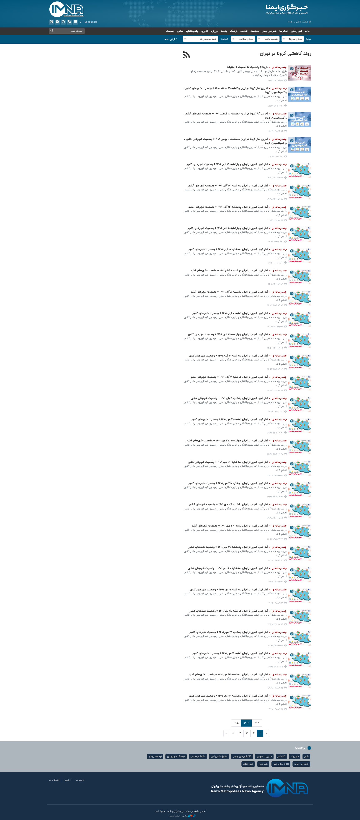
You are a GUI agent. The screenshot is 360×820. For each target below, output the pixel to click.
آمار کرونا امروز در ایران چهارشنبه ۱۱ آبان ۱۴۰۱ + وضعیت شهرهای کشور (237, 228)
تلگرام (57, 22)
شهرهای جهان (269, 31)
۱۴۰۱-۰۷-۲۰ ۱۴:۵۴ (275, 582)
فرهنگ (234, 31)
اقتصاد (244, 31)
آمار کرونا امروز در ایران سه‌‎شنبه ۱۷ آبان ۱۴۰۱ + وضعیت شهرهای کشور (237, 186)
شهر (306, 756)
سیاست (254, 31)
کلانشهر (281, 756)
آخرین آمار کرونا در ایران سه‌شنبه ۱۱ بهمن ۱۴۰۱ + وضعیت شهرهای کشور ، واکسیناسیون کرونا (235, 141)
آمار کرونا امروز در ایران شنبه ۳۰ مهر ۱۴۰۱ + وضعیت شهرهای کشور (239, 419)
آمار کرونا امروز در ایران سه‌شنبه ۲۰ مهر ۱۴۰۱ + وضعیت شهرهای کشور (237, 568)
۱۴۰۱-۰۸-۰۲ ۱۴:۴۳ (275, 390)
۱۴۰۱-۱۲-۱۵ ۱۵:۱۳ (275, 131)
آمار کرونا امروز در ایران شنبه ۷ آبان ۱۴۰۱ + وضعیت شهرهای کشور (239, 313)
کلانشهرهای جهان (242, 756)
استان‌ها (283, 31)
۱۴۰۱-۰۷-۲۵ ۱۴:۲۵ (275, 497)
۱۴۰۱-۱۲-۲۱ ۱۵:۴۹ (275, 106)
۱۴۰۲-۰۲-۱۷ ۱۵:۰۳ (275, 80)
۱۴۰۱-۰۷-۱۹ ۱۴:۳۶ (275, 603)
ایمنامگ (170, 31)
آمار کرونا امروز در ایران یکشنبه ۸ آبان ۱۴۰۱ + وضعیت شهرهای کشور (238, 292)
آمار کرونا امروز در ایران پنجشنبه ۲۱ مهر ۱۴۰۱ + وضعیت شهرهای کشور (237, 547)
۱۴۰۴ (246, 723)
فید (69, 22)
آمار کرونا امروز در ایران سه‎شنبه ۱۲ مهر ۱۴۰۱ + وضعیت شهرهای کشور (238, 696)
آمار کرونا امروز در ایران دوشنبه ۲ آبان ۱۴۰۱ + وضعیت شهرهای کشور (238, 377)
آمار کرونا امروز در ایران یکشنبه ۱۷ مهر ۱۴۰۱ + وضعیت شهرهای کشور (238, 632)
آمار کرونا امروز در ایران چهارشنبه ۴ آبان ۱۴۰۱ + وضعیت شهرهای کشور (237, 334)
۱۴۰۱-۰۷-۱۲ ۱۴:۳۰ (275, 709)
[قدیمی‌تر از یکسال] (299, 73)
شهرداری (263, 764)
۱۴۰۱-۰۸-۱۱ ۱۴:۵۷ (275, 242)
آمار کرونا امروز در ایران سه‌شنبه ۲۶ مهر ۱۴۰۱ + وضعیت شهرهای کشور (237, 462)
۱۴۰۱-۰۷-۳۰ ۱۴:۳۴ (275, 433)
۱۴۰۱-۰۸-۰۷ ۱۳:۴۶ (275, 326)
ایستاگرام (63, 22)
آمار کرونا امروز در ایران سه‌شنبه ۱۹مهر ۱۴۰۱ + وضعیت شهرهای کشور (238, 590)
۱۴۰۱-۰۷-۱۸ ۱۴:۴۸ (275, 624)
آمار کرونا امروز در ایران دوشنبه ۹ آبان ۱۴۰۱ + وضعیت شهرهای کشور (238, 270)
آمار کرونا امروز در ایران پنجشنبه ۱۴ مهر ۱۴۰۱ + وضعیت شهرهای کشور (237, 674)
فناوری (204, 31)
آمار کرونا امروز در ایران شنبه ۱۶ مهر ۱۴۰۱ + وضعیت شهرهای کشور (239, 653)
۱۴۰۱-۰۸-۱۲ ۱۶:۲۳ (275, 220)
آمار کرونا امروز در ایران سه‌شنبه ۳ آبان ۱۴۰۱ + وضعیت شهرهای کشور (238, 356)
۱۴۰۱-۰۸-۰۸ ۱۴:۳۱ (275, 305)
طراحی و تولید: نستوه (178, 816)
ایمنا (268, 9)
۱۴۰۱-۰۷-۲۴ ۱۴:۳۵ (275, 518)
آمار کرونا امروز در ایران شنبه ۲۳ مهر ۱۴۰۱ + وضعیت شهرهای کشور (239, 526)
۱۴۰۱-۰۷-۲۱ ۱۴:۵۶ (275, 560)
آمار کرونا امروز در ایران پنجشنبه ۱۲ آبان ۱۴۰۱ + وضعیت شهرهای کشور (237, 207)
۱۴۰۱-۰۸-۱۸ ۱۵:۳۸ (275, 178)
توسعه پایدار (155, 756)
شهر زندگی (296, 31)
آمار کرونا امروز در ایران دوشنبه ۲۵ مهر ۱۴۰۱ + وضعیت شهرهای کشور (238, 483)
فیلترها (224, 39)
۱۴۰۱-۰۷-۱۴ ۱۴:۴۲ (275, 688)
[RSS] (186, 55)
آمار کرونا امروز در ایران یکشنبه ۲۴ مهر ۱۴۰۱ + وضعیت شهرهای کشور (238, 504)
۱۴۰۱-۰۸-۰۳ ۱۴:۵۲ (275, 369)
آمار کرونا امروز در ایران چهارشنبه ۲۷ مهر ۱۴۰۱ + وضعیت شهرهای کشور (236, 441)
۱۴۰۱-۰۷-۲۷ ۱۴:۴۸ (275, 454)
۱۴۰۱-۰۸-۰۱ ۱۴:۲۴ (275, 412)
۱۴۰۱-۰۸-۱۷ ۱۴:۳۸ (275, 199)
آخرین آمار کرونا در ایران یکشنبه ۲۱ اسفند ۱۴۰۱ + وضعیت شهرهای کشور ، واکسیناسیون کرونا (235, 90)
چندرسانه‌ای (192, 31)
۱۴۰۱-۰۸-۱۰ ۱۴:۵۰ (275, 263)
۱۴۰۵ (236, 723)
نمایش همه (171, 39)
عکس (180, 31)
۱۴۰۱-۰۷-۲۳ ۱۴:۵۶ (275, 539)
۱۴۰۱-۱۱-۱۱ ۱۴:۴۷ (276, 156)
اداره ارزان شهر (281, 764)
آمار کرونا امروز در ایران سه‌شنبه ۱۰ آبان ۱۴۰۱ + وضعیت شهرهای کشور (238, 249)
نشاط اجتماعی (197, 756)
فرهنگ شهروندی (176, 756)
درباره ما (80, 780)
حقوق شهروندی (219, 756)
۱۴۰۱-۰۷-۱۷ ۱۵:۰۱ (275, 645)
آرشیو (75, 22)
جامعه (224, 31)
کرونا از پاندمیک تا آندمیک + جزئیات (257, 67)
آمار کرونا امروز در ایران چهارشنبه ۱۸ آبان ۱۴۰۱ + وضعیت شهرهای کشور (237, 164)
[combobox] (292, 39)
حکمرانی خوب (301, 764)
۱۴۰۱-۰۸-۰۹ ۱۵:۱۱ (275, 284)
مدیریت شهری (264, 756)
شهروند (295, 756)
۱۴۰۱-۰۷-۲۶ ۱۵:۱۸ (275, 475)
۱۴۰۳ (257, 723)
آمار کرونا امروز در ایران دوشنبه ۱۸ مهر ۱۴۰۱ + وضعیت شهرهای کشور (238, 611)
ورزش (214, 31)
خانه (307, 31)
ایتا (51, 22)
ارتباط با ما (54, 780)
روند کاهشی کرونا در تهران (285, 54)
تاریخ (308, 39)
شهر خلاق (248, 764)
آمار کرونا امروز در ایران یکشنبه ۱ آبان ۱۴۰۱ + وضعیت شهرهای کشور (239, 398)
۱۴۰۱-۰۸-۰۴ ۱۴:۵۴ (275, 348)
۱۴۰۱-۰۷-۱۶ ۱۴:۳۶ (275, 667)
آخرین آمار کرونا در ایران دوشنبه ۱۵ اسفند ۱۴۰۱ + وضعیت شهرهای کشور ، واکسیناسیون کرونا (235, 116)
